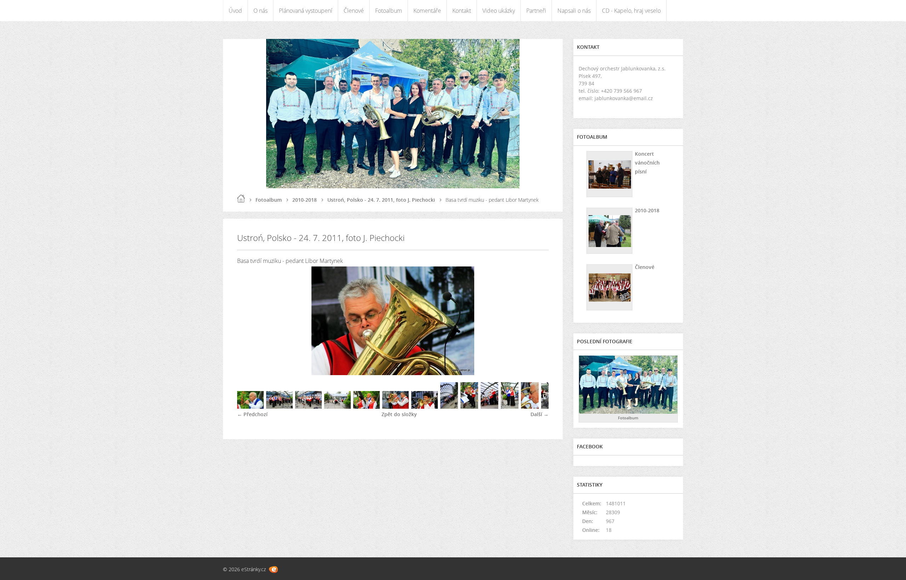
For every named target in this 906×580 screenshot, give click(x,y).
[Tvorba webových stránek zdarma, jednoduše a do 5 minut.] (273, 569)
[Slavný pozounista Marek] (424, 406)
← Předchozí (252, 414)
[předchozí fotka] (249, 320)
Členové (354, 11)
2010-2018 (304, 199)
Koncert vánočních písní (647, 162)
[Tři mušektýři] (366, 406)
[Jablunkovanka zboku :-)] (337, 406)
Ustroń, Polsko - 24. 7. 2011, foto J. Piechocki (381, 199)
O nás (260, 11)
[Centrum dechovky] (469, 406)
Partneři (536, 11)
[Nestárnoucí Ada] (530, 406)
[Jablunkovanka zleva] (308, 406)
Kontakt (461, 11)
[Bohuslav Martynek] (250, 406)
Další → (540, 414)
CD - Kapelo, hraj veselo (631, 11)
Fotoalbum (388, 11)
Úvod (235, 11)
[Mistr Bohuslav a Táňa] (509, 406)
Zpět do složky (399, 414)
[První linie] (395, 406)
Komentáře (427, 11)
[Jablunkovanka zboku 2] (489, 406)
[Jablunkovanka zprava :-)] (279, 406)
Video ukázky (498, 11)
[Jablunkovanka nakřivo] (449, 406)
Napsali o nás (574, 11)
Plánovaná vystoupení (305, 11)
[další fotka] (537, 320)
